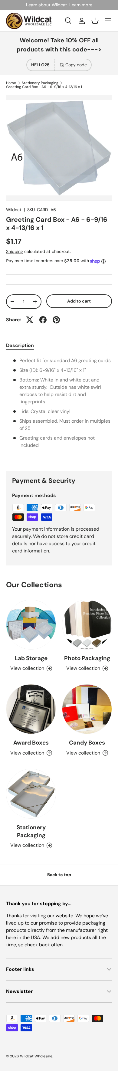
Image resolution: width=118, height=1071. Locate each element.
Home (11, 83)
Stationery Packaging (40, 83)
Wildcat (13, 209)
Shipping (14, 251)
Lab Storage (31, 658)
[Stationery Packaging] (31, 793)
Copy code (76, 64)
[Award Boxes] (31, 709)
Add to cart (79, 301)
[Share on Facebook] (43, 319)
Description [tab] (20, 345)
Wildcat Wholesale (36, 1056)
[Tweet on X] (29, 319)
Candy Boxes (87, 742)
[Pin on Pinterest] (56, 319)
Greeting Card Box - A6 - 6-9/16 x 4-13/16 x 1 (44, 87)
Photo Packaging (87, 658)
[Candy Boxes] (87, 709)
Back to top (59, 874)
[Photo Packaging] (87, 624)
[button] (95, 21)
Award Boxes (31, 742)
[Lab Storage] (31, 624)
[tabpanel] (59, 409)
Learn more (80, 5)
